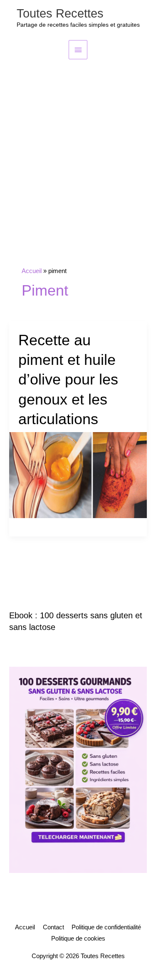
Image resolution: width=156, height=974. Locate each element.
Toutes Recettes (60, 13)
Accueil (25, 927)
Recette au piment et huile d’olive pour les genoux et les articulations (68, 379)
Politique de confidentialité (106, 927)
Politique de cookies (78, 938)
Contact (53, 927)
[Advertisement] (78, 141)
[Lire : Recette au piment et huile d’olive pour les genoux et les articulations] (77, 474)
